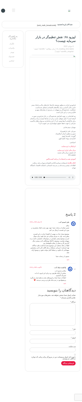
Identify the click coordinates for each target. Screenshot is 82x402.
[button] (13, 10)
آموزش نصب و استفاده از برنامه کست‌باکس (61, 159)
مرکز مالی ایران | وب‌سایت (66, 150)
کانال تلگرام (72, 163)
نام (74, 329)
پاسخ (68, 259)
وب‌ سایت (72, 346)
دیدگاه (73, 302)
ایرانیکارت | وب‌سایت (68, 146)
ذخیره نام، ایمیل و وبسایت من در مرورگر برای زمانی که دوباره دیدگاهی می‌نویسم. (53, 358)
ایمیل (73, 338)
